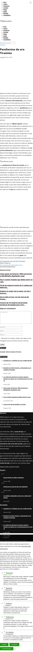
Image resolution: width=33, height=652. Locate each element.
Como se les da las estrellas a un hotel (14, 404)
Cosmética (6, 15)
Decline (4, 644)
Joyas (5, 11)
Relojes (5, 13)
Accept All (14, 644)
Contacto (6, 537)
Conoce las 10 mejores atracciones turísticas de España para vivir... (13, 304)
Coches (5, 8)
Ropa (5, 10)
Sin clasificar (10, 632)
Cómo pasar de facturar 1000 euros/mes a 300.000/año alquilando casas (16, 275)
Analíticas (9, 603)
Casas (5, 4)
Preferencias (10, 617)
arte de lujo (9, 265)
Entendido (24, 546)
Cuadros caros (17, 265)
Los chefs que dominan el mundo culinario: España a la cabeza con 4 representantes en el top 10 (17, 378)
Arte (4, 2)
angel (2, 57)
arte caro (3, 265)
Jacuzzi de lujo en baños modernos (13, 477)
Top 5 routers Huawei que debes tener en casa (17, 397)
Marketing (9, 588)
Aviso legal (6, 535)
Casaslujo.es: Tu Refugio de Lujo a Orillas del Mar (17, 360)
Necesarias (9, 573)
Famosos (6, 6)
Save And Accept (6, 648)
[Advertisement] (16, 74)
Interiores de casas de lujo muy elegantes (15, 486)
